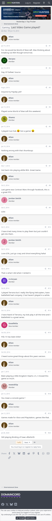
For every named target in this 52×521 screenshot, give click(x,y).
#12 (49, 269)
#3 (50, 87)
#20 (49, 433)
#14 (49, 310)
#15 (49, 332)
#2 (50, 68)
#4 (50, 107)
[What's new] (44, 2)
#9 (50, 208)
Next (26, 442)
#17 (49, 372)
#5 (50, 126)
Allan (5, 31)
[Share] (46, 45)
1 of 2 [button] (19, 442)
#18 (49, 394)
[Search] (49, 2)
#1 (50, 46)
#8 (50, 185)
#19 (49, 413)
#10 (49, 227)
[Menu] (3, 2)
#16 (49, 352)
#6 (50, 146)
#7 (50, 166)
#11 (49, 249)
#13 (49, 288)
